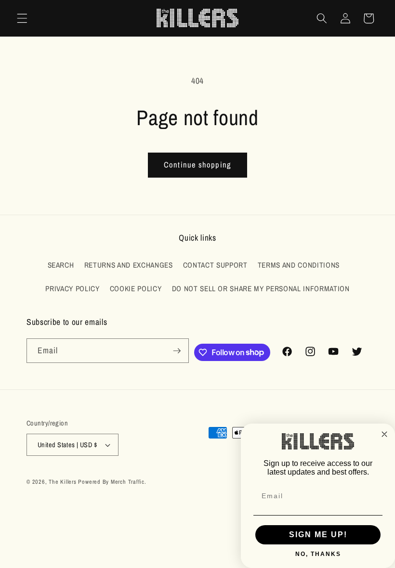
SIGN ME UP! (318, 534)
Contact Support (215, 265)
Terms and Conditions (299, 265)
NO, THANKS (318, 554)
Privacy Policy (72, 289)
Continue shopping (197, 164)
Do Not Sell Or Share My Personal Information (261, 289)
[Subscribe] (176, 350)
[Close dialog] (384, 434)
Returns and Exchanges (128, 265)
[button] (22, 18)
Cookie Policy (136, 289)
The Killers (62, 482)
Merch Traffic (128, 482)
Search (61, 265)
